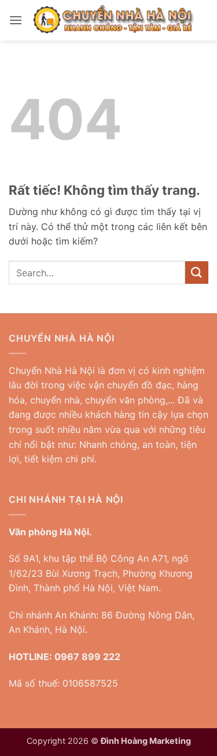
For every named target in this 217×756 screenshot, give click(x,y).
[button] (16, 20)
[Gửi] (196, 272)
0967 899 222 (87, 656)
